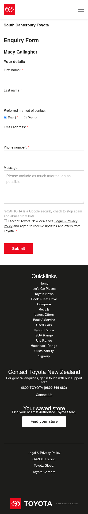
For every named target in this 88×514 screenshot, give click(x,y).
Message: (11, 167)
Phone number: (15, 147)
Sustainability (44, 351)
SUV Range (44, 335)
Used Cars (44, 325)
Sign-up (44, 356)
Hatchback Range (44, 346)
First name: (12, 69)
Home (44, 283)
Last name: (12, 90)
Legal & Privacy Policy (44, 453)
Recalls (44, 309)
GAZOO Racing (44, 459)
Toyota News (44, 294)
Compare (44, 304)
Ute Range (44, 340)
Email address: (15, 126)
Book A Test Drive (44, 299)
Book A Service (44, 320)
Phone (32, 117)
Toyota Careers (44, 472)
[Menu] (81, 9)
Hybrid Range (44, 330)
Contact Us (44, 395)
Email (11, 117)
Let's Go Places (44, 288)
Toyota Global (44, 465)
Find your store (44, 421)
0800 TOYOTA (44, 388)
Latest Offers (44, 314)
